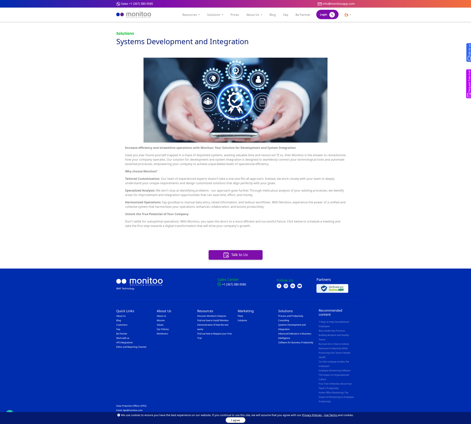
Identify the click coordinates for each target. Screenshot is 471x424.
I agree (235, 420)
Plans (240, 316)
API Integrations (124, 342)
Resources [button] (190, 15)
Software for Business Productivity (295, 342)
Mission (161, 320)
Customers (122, 324)
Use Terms (331, 415)
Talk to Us (239, 254)
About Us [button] (253, 15)
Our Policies (163, 329)
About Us (121, 316)
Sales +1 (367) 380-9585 (137, 4)
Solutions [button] (214, 15)
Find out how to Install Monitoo (213, 320)
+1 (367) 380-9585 (234, 284)
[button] (348, 14)
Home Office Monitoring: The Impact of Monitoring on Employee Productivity (336, 397)
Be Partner (302, 15)
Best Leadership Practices (332, 330)
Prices (235, 15)
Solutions (242, 320)
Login (324, 14)
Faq (285, 15)
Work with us (122, 338)
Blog (273, 15)
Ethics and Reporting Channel (131, 346)
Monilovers (162, 333)
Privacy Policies (312, 415)
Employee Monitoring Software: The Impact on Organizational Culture (335, 375)
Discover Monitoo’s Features (211, 316)
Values (160, 324)
